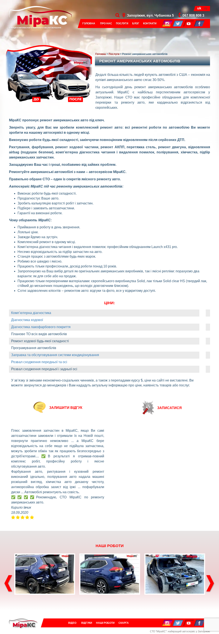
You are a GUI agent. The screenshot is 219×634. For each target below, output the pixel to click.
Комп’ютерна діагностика (31, 313)
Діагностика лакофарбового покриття (41, 327)
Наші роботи (105, 622)
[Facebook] (199, 23)
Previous (8, 584)
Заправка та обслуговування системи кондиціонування (55, 355)
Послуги (122, 23)
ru (205, 8)
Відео (72, 622)
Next (210, 584)
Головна (88, 23)
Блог (135, 23)
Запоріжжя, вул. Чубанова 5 (150, 15)
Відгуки (86, 622)
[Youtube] (188, 23)
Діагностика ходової (27, 320)
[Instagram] (167, 23)
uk (199, 8)
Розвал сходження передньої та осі (39, 362)
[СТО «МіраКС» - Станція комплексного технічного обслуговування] (23, 623)
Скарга (123, 622)
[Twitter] (178, 23)
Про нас (106, 23)
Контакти (150, 23)
